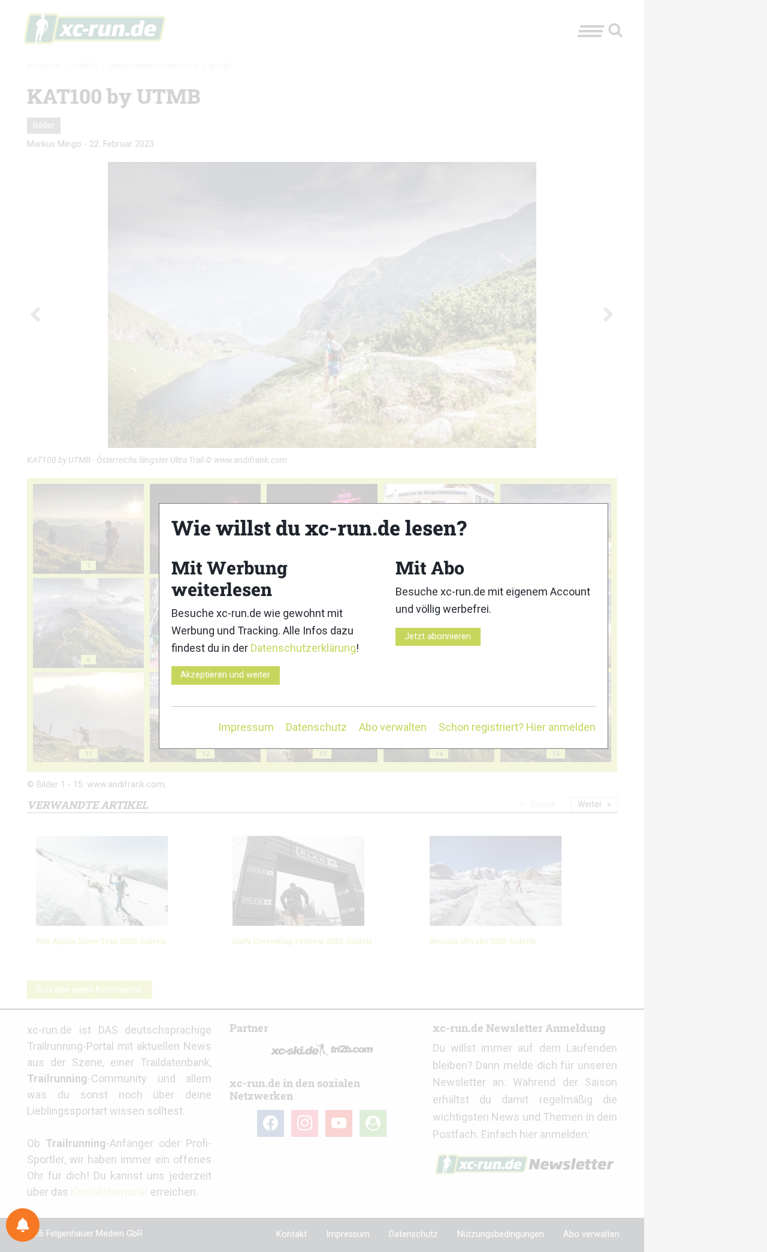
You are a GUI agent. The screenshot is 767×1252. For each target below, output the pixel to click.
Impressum (246, 727)
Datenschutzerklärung (303, 648)
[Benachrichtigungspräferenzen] (23, 1225)
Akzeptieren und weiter (225, 675)
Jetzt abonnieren (437, 636)
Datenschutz (316, 727)
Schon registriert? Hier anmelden (517, 727)
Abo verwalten (393, 727)
